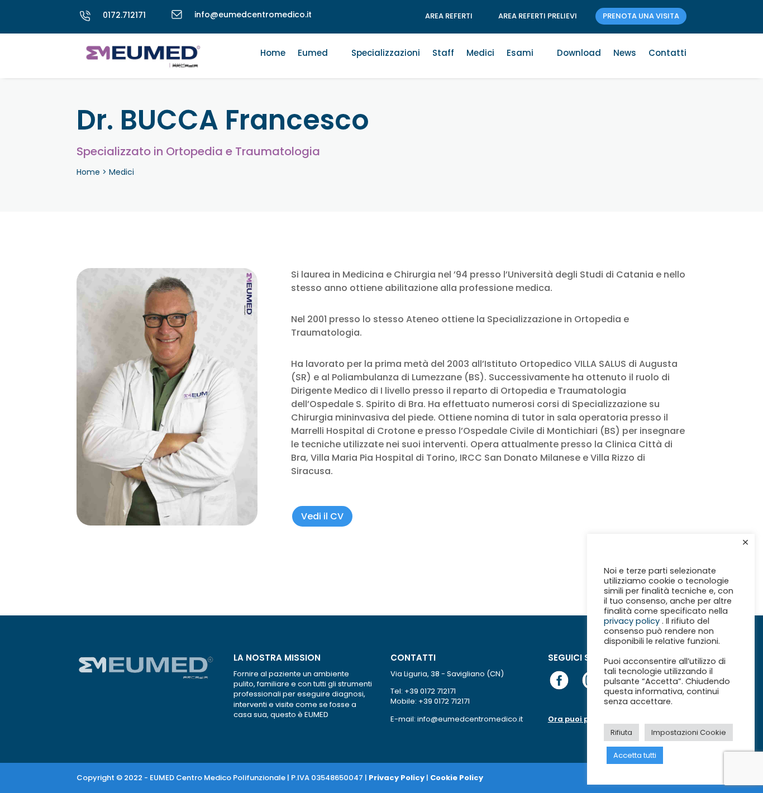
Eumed (313, 54)
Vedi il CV (322, 516)
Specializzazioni (385, 54)
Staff (443, 54)
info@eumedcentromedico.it (253, 14)
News (624, 54)
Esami (520, 54)
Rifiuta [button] (621, 732)
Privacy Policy (397, 777)
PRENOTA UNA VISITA (641, 16)
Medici (480, 54)
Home (272, 54)
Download (579, 54)
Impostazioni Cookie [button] (688, 732)
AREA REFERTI (449, 16)
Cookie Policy (456, 777)
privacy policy (633, 621)
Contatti (667, 54)
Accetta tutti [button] (634, 755)
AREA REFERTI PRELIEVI (537, 16)
